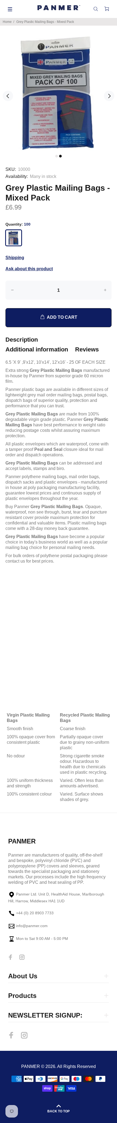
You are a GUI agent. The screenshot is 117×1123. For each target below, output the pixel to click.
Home (7, 22)
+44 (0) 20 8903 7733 (35, 913)
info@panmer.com (32, 926)
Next (109, 96)
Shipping (14, 257)
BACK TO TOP (58, 1111)
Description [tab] (21, 339)
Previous (8, 96)
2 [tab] (60, 156)
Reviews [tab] (87, 349)
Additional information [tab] (36, 349)
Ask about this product (29, 268)
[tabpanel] (58, 93)
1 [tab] (56, 156)
